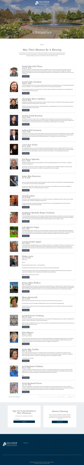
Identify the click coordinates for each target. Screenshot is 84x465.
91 (71, 396)
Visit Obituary (26, 76)
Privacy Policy (36, 463)
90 (69, 396)
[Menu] (79, 5)
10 (63, 396)
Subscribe (24, 421)
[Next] (74, 397)
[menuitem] (38, 7)
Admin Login (47, 463)
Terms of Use (42, 463)
